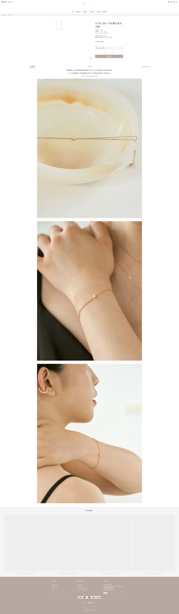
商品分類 (92, 11)
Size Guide (54, 588)
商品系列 (85, 11)
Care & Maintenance (82, 590)
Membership (55, 586)
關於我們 (78, 11)
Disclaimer (80, 584)
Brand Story (54, 584)
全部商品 (4, 14)
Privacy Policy (81, 586)
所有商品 (99, 11)
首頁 (73, 11)
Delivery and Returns (82, 588)
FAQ (53, 590)
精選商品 (105, 11)
